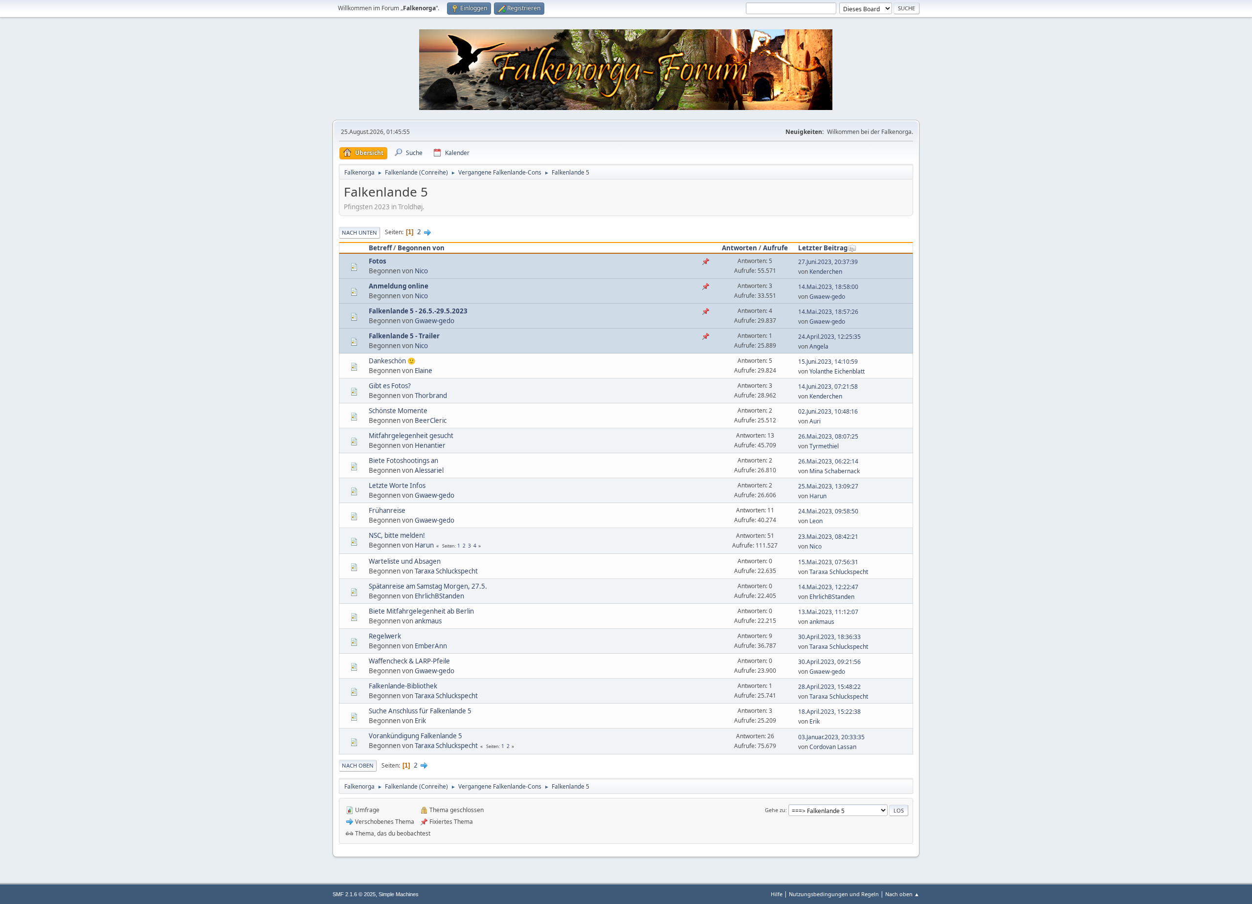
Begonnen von (421, 247)
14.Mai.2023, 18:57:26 (828, 312)
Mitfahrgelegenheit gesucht (411, 435)
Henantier (430, 445)
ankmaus (428, 621)
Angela (818, 346)
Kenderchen (825, 271)
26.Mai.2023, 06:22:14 (828, 461)
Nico (421, 270)
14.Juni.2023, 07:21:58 (828, 386)
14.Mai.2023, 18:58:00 (828, 287)
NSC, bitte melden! (397, 535)
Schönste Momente (398, 410)
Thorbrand (431, 395)
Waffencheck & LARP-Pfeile (409, 661)
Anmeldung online (398, 286)
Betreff (380, 247)
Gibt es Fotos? (390, 385)
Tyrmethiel (824, 446)
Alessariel (429, 470)
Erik (420, 720)
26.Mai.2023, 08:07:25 (828, 436)
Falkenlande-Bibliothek (403, 686)
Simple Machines (399, 894)
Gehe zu (775, 810)
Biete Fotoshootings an (403, 460)
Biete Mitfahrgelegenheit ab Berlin (421, 611)
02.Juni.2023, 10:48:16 (828, 411)
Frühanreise (387, 510)
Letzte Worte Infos (397, 485)
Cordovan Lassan (832, 747)
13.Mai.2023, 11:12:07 (828, 612)
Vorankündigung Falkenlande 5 (415, 735)
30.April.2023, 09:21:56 (829, 662)
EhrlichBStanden (439, 596)
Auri (815, 421)
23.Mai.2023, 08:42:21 (828, 536)
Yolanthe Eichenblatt (837, 371)
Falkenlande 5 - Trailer (404, 335)
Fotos (377, 261)
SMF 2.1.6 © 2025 (354, 894)
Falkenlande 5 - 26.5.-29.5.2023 (418, 311)
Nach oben (358, 765)
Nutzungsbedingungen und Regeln (834, 894)
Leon (816, 521)
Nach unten (359, 232)
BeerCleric (431, 420)
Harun (818, 496)
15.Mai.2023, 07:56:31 (828, 562)
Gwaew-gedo (827, 296)
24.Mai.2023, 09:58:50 (828, 511)
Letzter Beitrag (823, 247)
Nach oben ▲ (902, 894)
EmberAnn (431, 645)
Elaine (423, 370)
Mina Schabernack (834, 471)
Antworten (739, 247)
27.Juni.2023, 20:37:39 (828, 262)
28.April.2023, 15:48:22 (829, 687)
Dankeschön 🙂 (392, 360)
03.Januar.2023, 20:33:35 (831, 737)
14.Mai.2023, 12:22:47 (828, 587)
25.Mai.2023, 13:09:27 (828, 486)
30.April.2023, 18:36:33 (829, 637)
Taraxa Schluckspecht (446, 571)
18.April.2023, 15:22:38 (829, 711)
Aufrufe (775, 247)
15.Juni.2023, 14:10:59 (828, 361)
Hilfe (776, 894)
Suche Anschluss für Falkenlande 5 (420, 710)
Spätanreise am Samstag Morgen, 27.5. (428, 586)
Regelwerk (385, 636)
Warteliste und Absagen (405, 561)
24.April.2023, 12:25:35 (829, 336)
